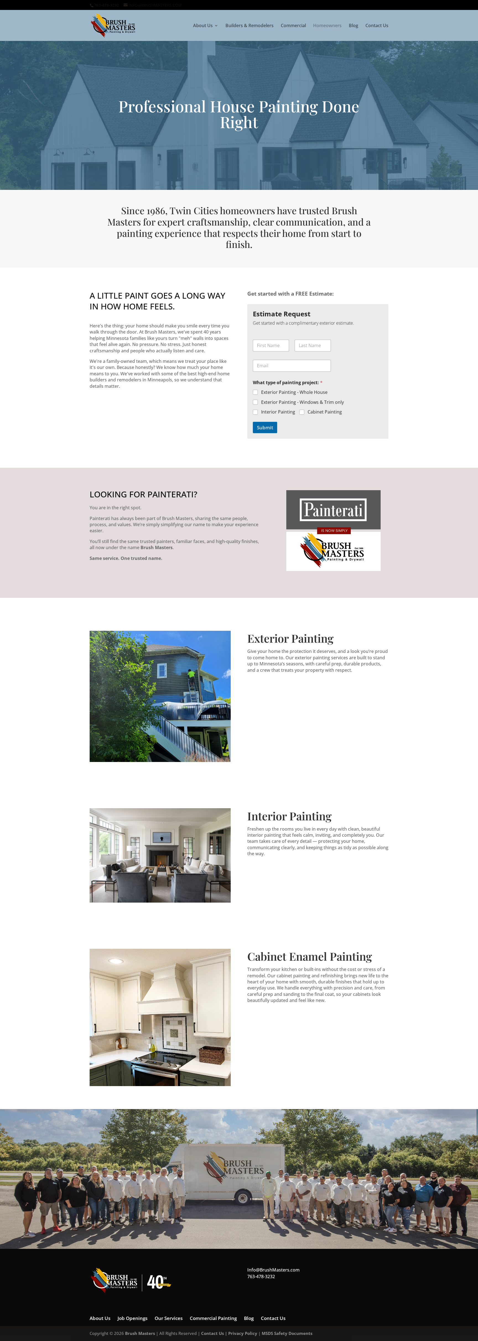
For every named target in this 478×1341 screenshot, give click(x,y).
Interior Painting (278, 412)
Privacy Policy (242, 1333)
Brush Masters (140, 1333)
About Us (203, 26)
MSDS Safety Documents (287, 1333)
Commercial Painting (213, 1318)
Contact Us (376, 26)
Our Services (169, 1318)
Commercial (293, 26)
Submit (265, 427)
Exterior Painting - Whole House (294, 392)
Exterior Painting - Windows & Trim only (302, 402)
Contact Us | (214, 1333)
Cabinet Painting (325, 412)
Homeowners (327, 26)
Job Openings (132, 1318)
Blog (353, 26)
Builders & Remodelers (249, 26)
